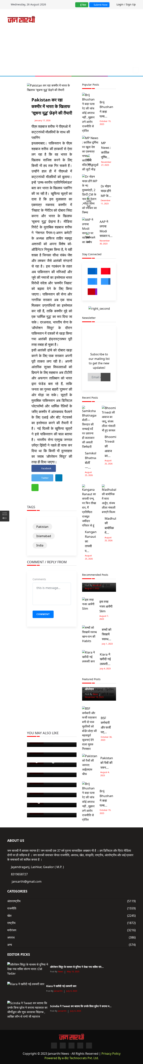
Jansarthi (96, 585)
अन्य (9, 945)
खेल (9, 916)
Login (120, 4)
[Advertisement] (92, 39)
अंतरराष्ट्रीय (13, 901)
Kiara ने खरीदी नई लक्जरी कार (61, 986)
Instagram (92, 291)
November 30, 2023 (105, 242)
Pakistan (42, 527)
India (39, 545)
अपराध (11, 937)
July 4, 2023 (105, 668)
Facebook (92, 271)
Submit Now (100, 4)
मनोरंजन (11, 930)
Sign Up (131, 4)
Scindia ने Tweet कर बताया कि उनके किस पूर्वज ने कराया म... (81, 1006)
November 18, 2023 (94, 697)
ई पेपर (83, 5)
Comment (43, 614)
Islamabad (43, 536)
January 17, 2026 (42, 120)
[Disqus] (52, 683)
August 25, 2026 (89, 474)
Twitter (92, 281)
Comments (39, 579)
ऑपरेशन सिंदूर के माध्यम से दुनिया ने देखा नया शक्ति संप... (77, 967)
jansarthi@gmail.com (27, 881)
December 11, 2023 (106, 202)
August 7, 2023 (92, 588)
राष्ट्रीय (11, 923)
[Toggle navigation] (134, 70)
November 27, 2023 (106, 163)
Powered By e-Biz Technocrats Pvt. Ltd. (72, 1058)
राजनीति (11, 908)
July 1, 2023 (107, 643)
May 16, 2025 (73, 971)
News (95, 694)
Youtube (105, 271)
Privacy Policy (110, 1054)
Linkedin (105, 281)
